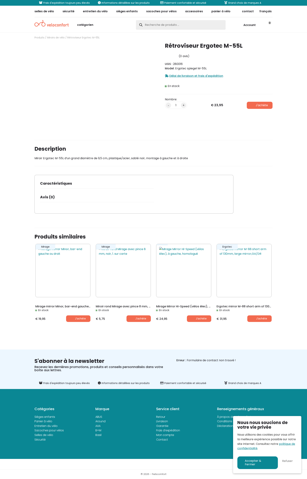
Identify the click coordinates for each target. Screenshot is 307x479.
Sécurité (40, 440)
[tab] (97, 185)
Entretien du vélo (46, 426)
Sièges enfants (44, 417)
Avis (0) (47, 197)
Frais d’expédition (168, 430)
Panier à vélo (43, 421)
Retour (160, 417)
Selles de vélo (43, 435)
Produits (39, 37)
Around (100, 421)
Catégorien (85, 25)
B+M (98, 430)
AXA (98, 426)
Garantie (162, 426)
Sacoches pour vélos (49, 430)
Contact (162, 440)
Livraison (162, 421)
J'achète (262, 105)
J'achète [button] (80, 318)
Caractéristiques (56, 183)
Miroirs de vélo (56, 37)
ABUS (98, 417)
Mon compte (165, 435)
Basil (98, 435)
